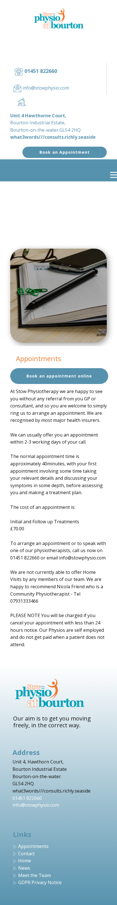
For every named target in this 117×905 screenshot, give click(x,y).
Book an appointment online (59, 376)
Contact (26, 853)
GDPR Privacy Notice (40, 882)
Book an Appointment (64, 152)
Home (24, 861)
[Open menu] (113, 174)
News (24, 868)
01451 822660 (27, 798)
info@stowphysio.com (35, 805)
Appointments (33, 846)
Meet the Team (34, 875)
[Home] (59, 18)
